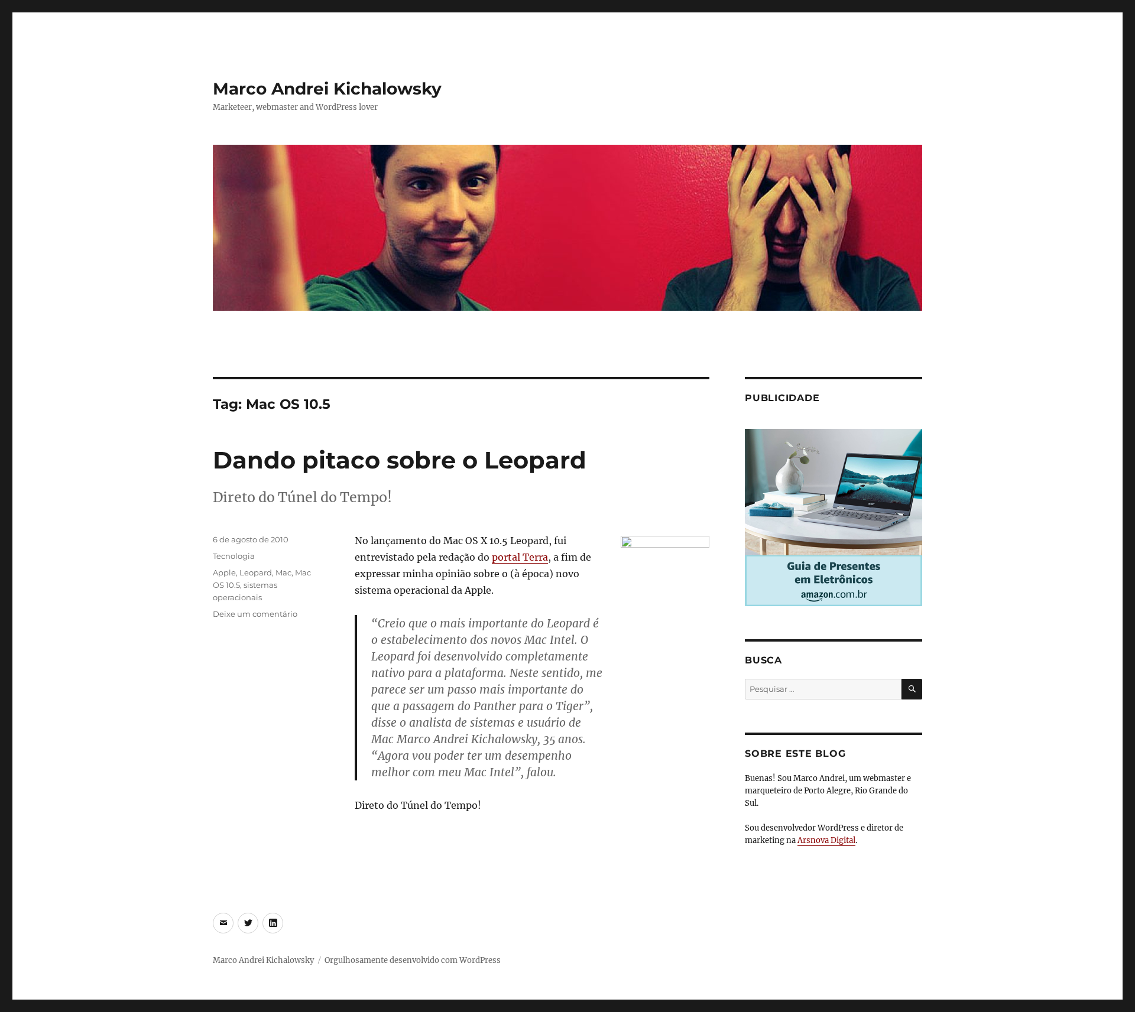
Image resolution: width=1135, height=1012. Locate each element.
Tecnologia (234, 556)
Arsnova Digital (826, 840)
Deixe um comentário (255, 614)
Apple (224, 572)
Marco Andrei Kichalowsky (327, 89)
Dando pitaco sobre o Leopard (399, 459)
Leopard (255, 572)
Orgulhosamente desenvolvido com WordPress (413, 960)
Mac (283, 572)
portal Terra (520, 557)
